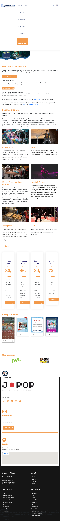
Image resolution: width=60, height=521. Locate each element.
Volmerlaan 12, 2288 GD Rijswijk (10, 449)
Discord (24, 104)
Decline (7, 519)
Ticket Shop (10, 303)
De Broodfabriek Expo (8, 448)
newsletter (37, 99)
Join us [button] (22, 13)
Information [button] (21, 26)
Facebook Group (33, 104)
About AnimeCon (23, 6)
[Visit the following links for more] (4, 401)
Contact (22, 33)
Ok (2, 519)
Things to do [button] (22, 20)
